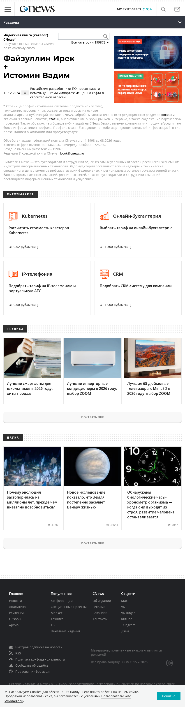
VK (123, 607)
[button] (163, 9)
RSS (18, 653)
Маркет (56, 613)
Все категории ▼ (90, 42)
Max (124, 600)
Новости (15, 600)
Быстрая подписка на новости (38, 647)
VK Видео (128, 613)
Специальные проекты (69, 607)
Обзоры (15, 619)
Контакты (99, 619)
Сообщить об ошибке (31, 665)
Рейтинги (16, 613)
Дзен (125, 631)
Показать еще (92, 417)
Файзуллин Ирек (39, 58)
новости (168, 115)
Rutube (126, 619)
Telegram (128, 625)
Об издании (101, 600)
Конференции (62, 600)
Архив (13, 625)
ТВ (53, 625)
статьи (54, 119)
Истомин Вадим (36, 75)
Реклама (98, 607)
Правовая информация (33, 671)
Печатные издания (66, 631)
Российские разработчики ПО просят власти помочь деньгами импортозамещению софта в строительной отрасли (67, 92)
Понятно (168, 696)
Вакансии (99, 613)
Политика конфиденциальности (40, 659)
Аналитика (17, 607)
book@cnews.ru (72, 153)
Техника (57, 619)
